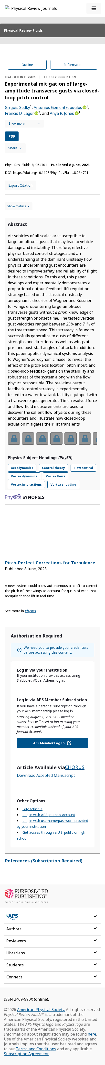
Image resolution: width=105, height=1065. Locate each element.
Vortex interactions (26, 484)
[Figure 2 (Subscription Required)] (28, 438)
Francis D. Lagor (19, 113)
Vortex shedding (63, 484)
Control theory (53, 468)
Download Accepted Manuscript (46, 775)
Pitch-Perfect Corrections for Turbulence (50, 563)
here (92, 1034)
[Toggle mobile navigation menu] (93, 8)
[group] (52, 441)
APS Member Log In (49, 743)
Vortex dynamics (24, 476)
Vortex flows (55, 476)
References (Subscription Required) (44, 861)
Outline (27, 64)
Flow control (83, 468)
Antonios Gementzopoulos (58, 107)
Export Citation (20, 185)
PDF (12, 136)
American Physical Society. (41, 1009)
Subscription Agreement (26, 1053)
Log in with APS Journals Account (48, 814)
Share (12, 148)
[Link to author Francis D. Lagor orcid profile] (36, 113)
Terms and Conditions (36, 1049)
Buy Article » (32, 808)
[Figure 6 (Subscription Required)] (85, 438)
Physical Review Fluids (23, 30)
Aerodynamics (22, 468)
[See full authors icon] (24, 124)
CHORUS (74, 767)
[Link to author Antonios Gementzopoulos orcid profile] (84, 107)
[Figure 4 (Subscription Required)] (56, 438)
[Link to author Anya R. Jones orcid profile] (76, 113)
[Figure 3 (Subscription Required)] (42, 438)
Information (74, 64)
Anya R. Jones (62, 113)
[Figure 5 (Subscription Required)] (70, 438)
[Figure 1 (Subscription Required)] (14, 438)
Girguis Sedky (17, 107)
